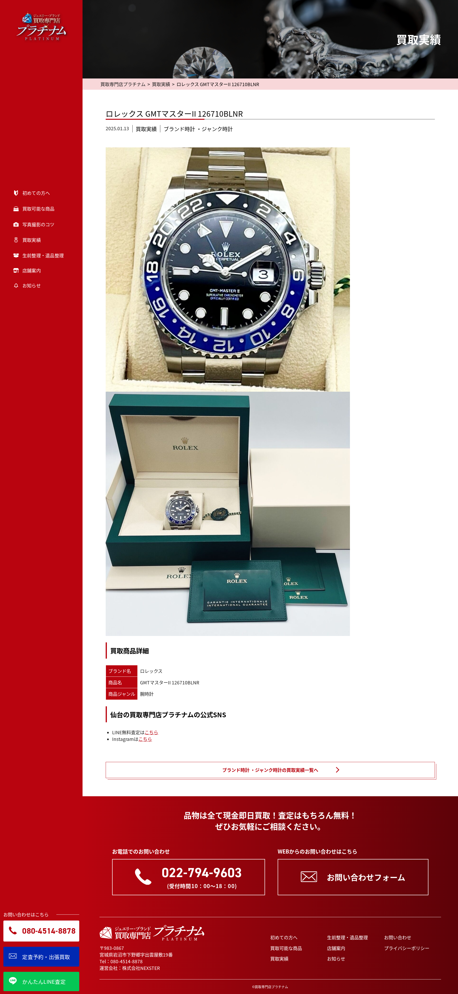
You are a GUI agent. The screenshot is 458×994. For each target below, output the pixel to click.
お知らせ (336, 958)
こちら (151, 732)
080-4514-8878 (126, 961)
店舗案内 (336, 948)
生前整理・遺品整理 (347, 937)
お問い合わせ (397, 937)
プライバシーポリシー (406, 948)
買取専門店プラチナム (123, 84)
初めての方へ (283, 937)
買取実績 (161, 84)
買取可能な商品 (286, 948)
